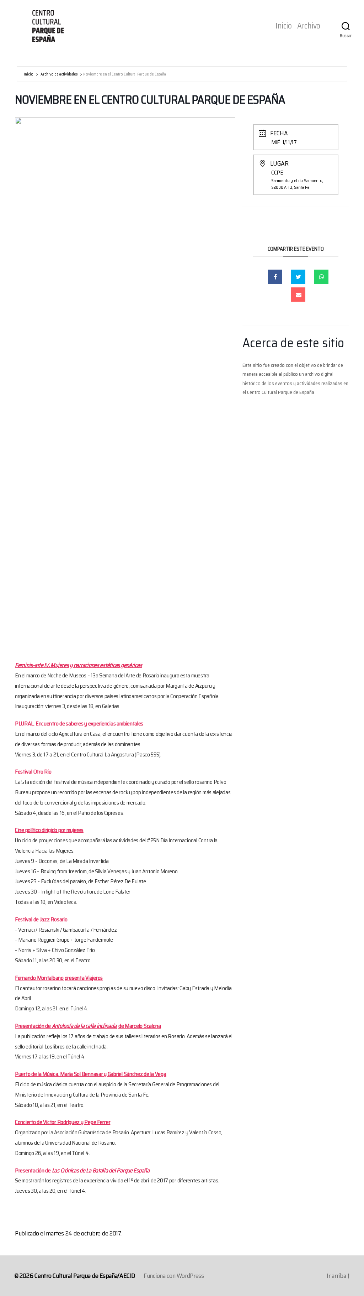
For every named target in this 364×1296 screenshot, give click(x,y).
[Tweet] (298, 277)
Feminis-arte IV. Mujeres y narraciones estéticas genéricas (78, 665)
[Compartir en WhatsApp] (321, 277)
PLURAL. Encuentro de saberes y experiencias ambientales (79, 723)
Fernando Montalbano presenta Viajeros (59, 977)
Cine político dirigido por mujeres (49, 830)
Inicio (283, 26)
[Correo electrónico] (298, 294)
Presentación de (82, 1170)
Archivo (308, 26)
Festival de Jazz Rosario (41, 919)
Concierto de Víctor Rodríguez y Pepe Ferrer (62, 1122)
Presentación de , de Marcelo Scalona (88, 1025)
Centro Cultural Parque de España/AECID (84, 1276)
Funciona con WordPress (174, 1276)
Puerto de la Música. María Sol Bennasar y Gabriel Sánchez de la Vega (90, 1073)
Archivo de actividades (59, 74)
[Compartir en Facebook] (275, 277)
